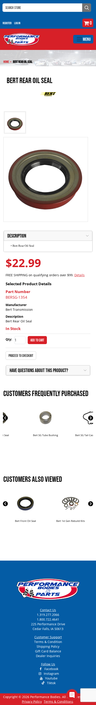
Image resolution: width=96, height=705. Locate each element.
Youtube (51, 678)
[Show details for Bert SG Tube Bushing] (25, 418)
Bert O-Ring (70, 521)
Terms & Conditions (58, 701)
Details (79, 275)
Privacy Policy (32, 701)
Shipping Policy (48, 646)
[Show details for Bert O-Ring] (70, 503)
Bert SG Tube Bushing (25, 435)
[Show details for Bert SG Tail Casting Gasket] (70, 418)
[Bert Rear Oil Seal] (45, 179)
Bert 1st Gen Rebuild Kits (25, 521)
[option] (25, 425)
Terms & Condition (48, 642)
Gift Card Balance (48, 651)
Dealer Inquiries (48, 656)
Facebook (51, 669)
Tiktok (51, 683)
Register (7, 23)
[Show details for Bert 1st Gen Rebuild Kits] (25, 503)
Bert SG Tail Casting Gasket (70, 435)
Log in (17, 23)
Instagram (51, 673)
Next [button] (90, 418)
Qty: (9, 339)
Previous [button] (5, 418)
